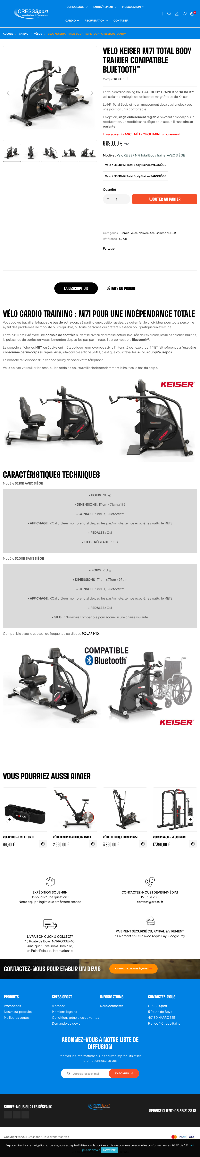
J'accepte (109, 1150)
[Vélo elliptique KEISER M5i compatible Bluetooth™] (118, 826)
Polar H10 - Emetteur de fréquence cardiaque (19, 837)
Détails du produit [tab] (122, 288)
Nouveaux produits (18, 1012)
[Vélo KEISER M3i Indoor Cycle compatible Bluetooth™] (60, 826)
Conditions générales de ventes (75, 1017)
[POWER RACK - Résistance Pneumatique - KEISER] (168, 826)
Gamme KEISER (166, 233)
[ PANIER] (43, 844)
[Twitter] (17, 1114)
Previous (109, 826)
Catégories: (111, 233)
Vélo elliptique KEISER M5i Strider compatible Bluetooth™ (123, 837)
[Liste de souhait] (185, 13)
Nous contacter (111, 1006)
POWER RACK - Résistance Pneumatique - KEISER (169, 837)
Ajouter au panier (165, 199)
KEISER (118, 79)
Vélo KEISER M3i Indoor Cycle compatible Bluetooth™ (72, 837)
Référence (110, 238)
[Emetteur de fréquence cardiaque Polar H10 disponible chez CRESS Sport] (10, 826)
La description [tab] (76, 288)
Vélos (134, 233)
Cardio (125, 233)
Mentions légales (64, 1012)
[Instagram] (25, 1114)
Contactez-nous (161, 996)
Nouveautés (146, 233)
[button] (133, 969)
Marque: (108, 79)
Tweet (126, 248)
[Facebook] (8, 1114)
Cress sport (35, 1136)
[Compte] (177, 14)
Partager (120, 248)
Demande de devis (66, 1023)
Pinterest (132, 248)
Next (141, 826)
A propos (58, 1006)
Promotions (12, 1006)
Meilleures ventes (16, 1017)
